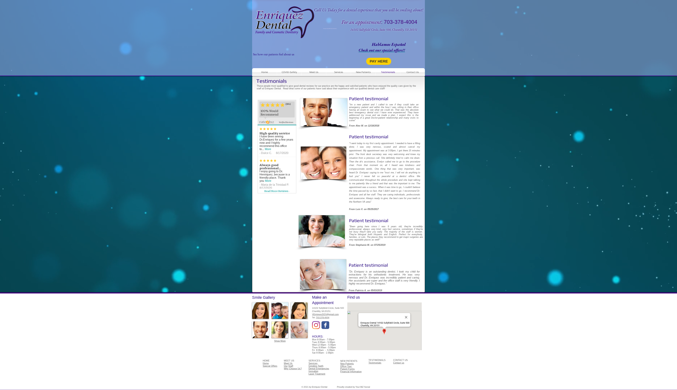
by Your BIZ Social (361, 387)
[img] (260, 310)
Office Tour (346, 366)
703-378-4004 (400, 22)
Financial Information (351, 371)
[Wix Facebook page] (325, 325)
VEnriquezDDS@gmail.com (325, 314)
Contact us (398, 362)
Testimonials (374, 362)
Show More (280, 341)
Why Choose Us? (293, 368)
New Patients (347, 363)
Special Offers (270, 366)
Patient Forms (347, 369)
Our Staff (288, 366)
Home (266, 363)
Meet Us (288, 363)
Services (313, 363)
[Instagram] (316, 325)
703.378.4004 (322, 317)
